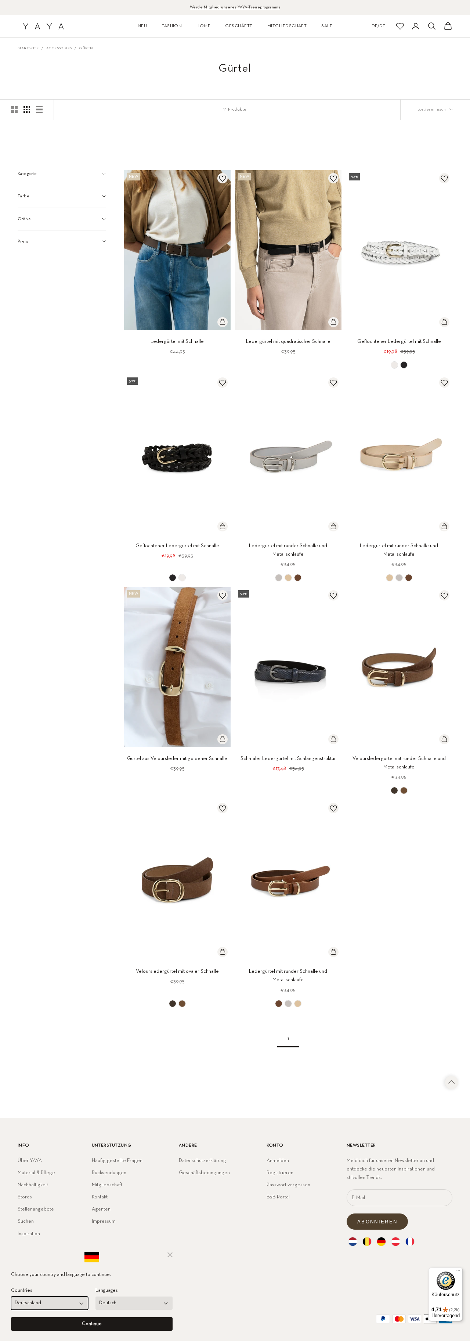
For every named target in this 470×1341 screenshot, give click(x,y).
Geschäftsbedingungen (204, 1172)
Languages (106, 1290)
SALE (326, 26)
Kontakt (100, 1197)
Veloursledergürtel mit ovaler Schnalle (177, 971)
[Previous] (132, 250)
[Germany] (381, 1241)
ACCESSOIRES (59, 48)
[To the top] (451, 1082)
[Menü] (458, 1272)
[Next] (222, 250)
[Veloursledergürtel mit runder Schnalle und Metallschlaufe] (394, 790)
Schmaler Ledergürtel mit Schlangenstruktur (288, 758)
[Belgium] (367, 1241)
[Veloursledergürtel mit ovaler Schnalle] (172, 1003)
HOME (203, 26)
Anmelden (278, 1160)
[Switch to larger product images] (14, 109)
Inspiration (29, 1233)
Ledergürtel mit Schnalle (177, 341)
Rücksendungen (109, 1172)
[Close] (170, 1254)
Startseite (28, 48)
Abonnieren (377, 1222)
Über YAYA (30, 1160)
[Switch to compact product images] (39, 109)
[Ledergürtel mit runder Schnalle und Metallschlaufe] (278, 577)
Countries (21, 1290)
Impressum (104, 1221)
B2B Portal (278, 1197)
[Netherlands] (352, 1241)
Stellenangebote (36, 1209)
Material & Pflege (36, 1172)
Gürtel (86, 48)
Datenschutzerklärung (202, 1160)
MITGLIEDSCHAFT (287, 26)
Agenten (101, 1209)
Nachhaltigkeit (33, 1184)
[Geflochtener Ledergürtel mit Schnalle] (394, 365)
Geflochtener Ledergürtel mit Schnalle (399, 341)
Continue (92, 1324)
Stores (25, 1197)
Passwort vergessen (288, 1184)
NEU (142, 26)
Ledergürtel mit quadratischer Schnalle (288, 341)
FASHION (172, 26)
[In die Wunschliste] (222, 178)
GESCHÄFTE (238, 26)
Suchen (26, 1221)
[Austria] (395, 1241)
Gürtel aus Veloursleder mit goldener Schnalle (177, 758)
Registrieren (280, 1172)
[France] (410, 1241)
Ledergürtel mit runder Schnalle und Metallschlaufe (288, 550)
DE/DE (378, 26)
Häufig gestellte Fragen (117, 1160)
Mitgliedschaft (107, 1184)
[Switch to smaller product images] (27, 109)
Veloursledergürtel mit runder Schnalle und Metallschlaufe (399, 763)
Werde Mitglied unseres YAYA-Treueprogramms (235, 7)
